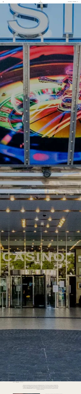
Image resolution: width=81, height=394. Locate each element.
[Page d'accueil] (40, 2)
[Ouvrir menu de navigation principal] (3, 1)
